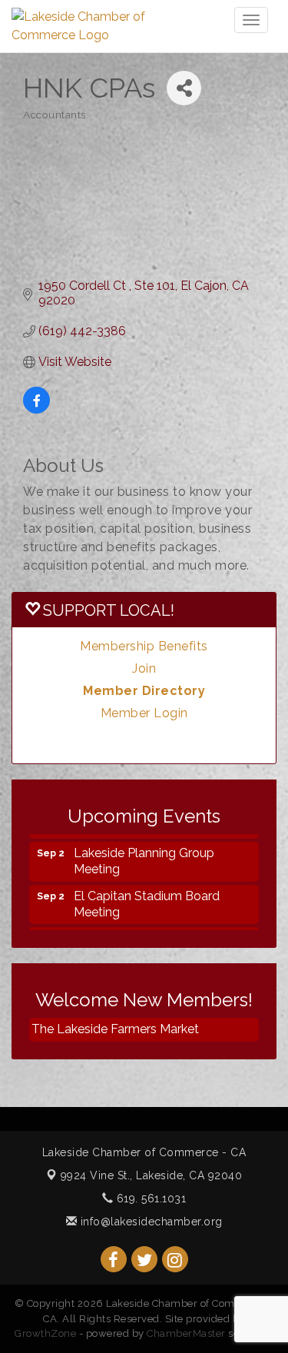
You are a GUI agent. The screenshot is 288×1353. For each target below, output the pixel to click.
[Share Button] (184, 88)
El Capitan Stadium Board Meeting (147, 899)
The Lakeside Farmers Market (115, 1029)
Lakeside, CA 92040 (152, 1175)
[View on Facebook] (36, 409)
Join (144, 668)
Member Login (144, 713)
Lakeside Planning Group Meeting (144, 856)
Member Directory (144, 690)
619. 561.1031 (149, 1198)
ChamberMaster (186, 1333)
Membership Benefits (144, 646)
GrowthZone (45, 1333)
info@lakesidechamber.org (150, 1221)
